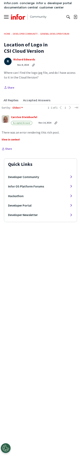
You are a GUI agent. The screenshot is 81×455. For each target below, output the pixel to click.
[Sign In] (75, 17)
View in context (11, 139)
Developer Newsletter (23, 215)
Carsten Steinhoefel (24, 117)
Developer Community (23, 177)
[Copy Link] (33, 65)
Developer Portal (19, 205)
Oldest (16, 108)
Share (9, 88)
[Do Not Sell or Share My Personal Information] (6, 448)
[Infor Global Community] (28, 17)
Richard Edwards (24, 59)
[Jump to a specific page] (76, 107)
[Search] (68, 17)
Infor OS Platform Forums (26, 186)
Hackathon (16, 196)
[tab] (11, 100)
